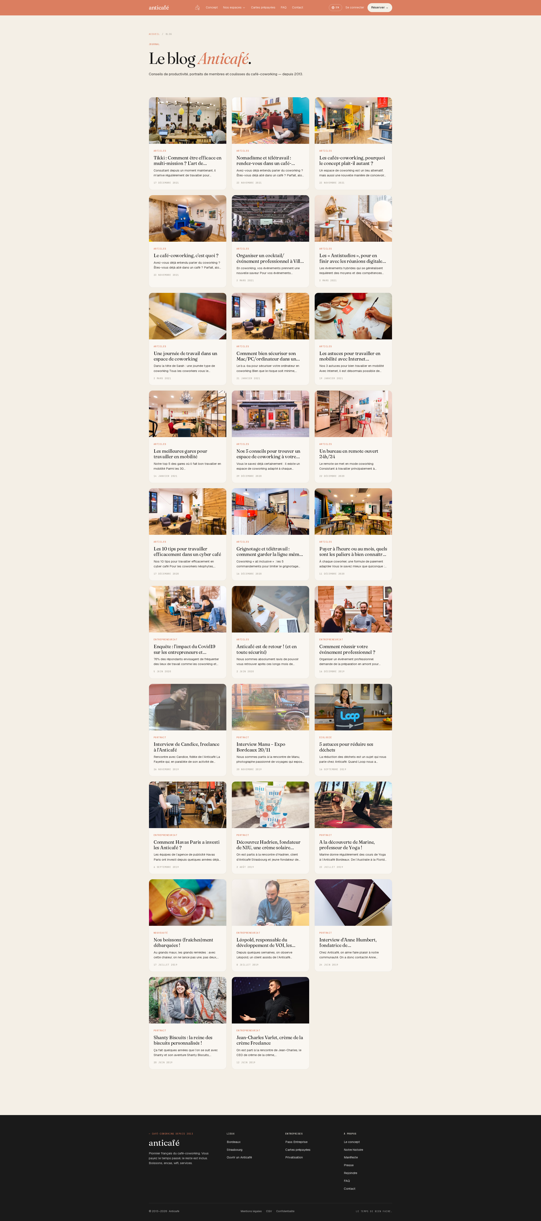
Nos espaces (232, 7)
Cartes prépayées (263, 7)
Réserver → (379, 7)
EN (337, 7)
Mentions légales (251, 1211)
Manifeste (351, 1157)
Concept (212, 7)
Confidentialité (285, 1211)
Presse (349, 1165)
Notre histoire (353, 1150)
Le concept (352, 1142)
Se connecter (355, 7)
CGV (269, 1211)
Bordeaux (234, 1142)
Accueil (154, 34)
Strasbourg (234, 1150)
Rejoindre (350, 1173)
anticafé (159, 7)
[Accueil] (197, 7)
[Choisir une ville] (244, 8)
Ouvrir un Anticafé (239, 1157)
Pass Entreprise (296, 1142)
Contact (297, 7)
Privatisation (294, 1157)
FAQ (284, 7)
